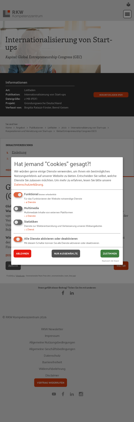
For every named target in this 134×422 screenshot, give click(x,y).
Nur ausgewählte (66, 253)
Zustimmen (110, 253)
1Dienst (29, 229)
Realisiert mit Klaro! (110, 261)
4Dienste (30, 202)
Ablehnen (22, 253)
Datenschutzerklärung (28, 184)
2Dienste (30, 215)
